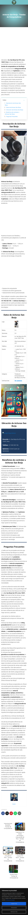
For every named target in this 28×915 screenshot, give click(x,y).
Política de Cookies (10, 900)
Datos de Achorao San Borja (13, 107)
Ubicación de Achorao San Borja (14, 110)
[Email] (19, 813)
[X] (7, 813)
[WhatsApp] (15, 813)
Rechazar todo (14, 911)
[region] (14, 901)
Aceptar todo (14, 903)
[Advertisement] (14, 44)
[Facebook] (3, 813)
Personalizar (14, 907)
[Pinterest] (11, 813)
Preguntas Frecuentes (12, 116)
